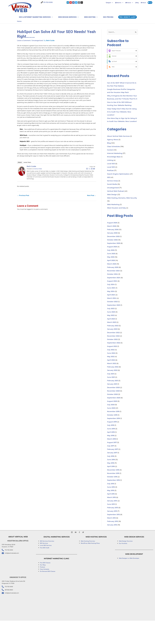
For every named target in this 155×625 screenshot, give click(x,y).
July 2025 (110, 250)
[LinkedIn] (92, 169)
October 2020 (112, 394)
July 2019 (110, 425)
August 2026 (112, 223)
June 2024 (111, 288)
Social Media (112, 184)
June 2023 (111, 312)
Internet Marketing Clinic (56, 559)
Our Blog (42, 565)
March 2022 (111, 363)
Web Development (134, 554)
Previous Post (23, 195)
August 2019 (112, 422)
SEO (108, 177)
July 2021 (110, 374)
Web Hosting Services (96, 537)
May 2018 (110, 435)
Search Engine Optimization (118, 174)
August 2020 (112, 401)
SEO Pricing (108, 17)
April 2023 (111, 319)
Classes (129, 2)
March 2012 (111, 518)
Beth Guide (31, 166)
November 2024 (113, 271)
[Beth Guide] (21, 171)
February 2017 (112, 449)
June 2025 (111, 253)
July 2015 (110, 484)
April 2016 (111, 466)
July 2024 (111, 284)
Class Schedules (113, 146)
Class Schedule (44, 569)
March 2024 (111, 298)
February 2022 (112, 367)
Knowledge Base (114, 157)
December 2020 (113, 387)
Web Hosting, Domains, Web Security (122, 198)
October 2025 (112, 240)
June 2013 (111, 504)
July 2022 (110, 350)
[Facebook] (87, 169)
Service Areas (112, 181)
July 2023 (110, 308)
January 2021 (112, 384)
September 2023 (113, 305)
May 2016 (110, 463)
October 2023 (112, 301)
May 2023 (110, 315)
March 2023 (111, 322)
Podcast (144, 2)
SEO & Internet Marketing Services (35, 17)
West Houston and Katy (116, 208)
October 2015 (112, 477)
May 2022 (110, 356)
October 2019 (112, 415)
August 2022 (112, 346)
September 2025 (113, 243)
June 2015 (111, 487)
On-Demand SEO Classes (47, 571)
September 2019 (113, 418)
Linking (110, 160)
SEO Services (44, 543)
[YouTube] (94, 169)
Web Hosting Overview (88, 541)
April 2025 (111, 260)
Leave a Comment (24, 40)
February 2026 (112, 229)
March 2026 (111, 226)
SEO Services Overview (47, 541)
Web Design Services (67, 17)
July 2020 (111, 405)
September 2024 (113, 278)
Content (110, 150)
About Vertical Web (18, 537)
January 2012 (112, 525)
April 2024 (111, 295)
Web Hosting (90, 17)
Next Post (91, 195)
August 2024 (112, 281)
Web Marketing (113, 204)
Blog (137, 2)
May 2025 (110, 257)
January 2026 (112, 233)
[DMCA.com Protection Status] (101, 623)
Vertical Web (38, 168)
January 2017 (112, 453)
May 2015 (110, 490)
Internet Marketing (114, 153)
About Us (119, 2)
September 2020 (113, 398)
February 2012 (112, 521)
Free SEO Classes (45, 562)
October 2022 (112, 339)
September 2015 (113, 480)
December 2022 (113, 332)
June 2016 (111, 459)
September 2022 (113, 343)
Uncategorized (37, 40)
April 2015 (111, 494)
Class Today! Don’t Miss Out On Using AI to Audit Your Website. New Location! (122, 112)
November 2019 (113, 411)
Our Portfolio (123, 543)
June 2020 (111, 408)
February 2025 (112, 267)
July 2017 (110, 446)
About (20, 162)
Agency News (112, 139)
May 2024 (111, 291)
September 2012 (113, 514)
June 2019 (111, 429)
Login (150, 2)
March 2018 (111, 439)
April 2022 (111, 360)
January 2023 (112, 329)
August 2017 (112, 442)
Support (109, 2)
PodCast (110, 170)
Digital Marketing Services (57, 537)
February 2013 (112, 507)
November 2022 (113, 336)
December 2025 (113, 236)
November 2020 (113, 391)
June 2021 (111, 377)
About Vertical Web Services (118, 136)
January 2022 (112, 370)
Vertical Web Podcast (115, 191)
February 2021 (112, 380)
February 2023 (112, 326)
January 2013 (112, 511)
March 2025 (111, 264)
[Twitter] (89, 169)
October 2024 (112, 274)
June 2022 (111, 353)
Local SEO (111, 164)
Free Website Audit (127, 17)
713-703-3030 (48, 2)
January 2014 (112, 501)
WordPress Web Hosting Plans (90, 543)
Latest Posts (27, 162)
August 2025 (112, 247)
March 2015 (111, 497)
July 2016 (110, 456)
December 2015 (113, 470)
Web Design (112, 194)
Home (19, 21)
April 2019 (111, 432)
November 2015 (113, 473)
